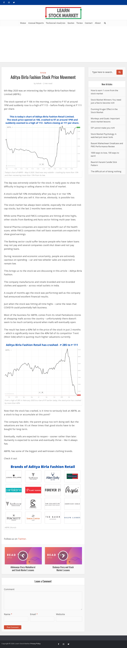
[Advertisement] (63, 44)
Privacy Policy (35, 643)
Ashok (38, 83)
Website (60, 614)
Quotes (70, 23)
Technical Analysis (55, 23)
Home (23, 23)
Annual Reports (36, 23)
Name (8, 614)
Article (43, 72)
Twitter (22, 538)
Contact (89, 23)
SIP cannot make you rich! (103, 127)
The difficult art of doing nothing (106, 171)
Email (34, 614)
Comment (9, 589)
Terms (79, 23)
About (98, 23)
